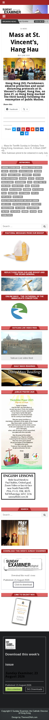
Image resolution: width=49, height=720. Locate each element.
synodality (36, 204)
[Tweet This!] (14, 129)
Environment (20, 182)
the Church (20, 208)
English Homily (7, 182)
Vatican (33, 211)
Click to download (23, 584)
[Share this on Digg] (42, 129)
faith (30, 182)
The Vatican (15, 211)
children (38, 171)
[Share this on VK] (37, 129)
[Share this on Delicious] (27, 133)
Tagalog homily (7, 208)
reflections (17, 197)
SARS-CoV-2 (6, 204)
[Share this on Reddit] (32, 129)
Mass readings (15, 189)
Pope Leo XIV (6, 197)
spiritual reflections (21, 204)
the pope (5, 211)
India (27, 186)
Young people (7, 215)
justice (4, 189)
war (40, 211)
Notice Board (38, 189)
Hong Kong (6, 186)
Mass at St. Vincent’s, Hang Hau (24, 42)
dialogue (23, 178)
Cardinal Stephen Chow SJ (32, 167)
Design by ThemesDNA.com (24, 717)
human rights (17, 186)
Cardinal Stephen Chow (10, 167)
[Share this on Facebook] (19, 129)
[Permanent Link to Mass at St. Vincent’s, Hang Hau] (24, 69)
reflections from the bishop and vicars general (20, 200)
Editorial (39, 178)
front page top (40, 182)
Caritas (5, 171)
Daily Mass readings (9, 178)
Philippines (13, 193)
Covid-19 (37, 175)
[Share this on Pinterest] (28, 129)
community (26, 175)
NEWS (25, 29)
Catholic (13, 171)
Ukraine (25, 211)
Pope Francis (24, 193)
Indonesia (35, 186)
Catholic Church (25, 171)
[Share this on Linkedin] (22, 133)
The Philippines (33, 208)
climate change (14, 175)
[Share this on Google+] (23, 129)
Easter (31, 178)
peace (4, 193)
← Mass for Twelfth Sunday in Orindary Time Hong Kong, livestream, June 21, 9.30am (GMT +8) (23, 148)
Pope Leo (35, 193)
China (4, 175)
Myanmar (27, 189)
